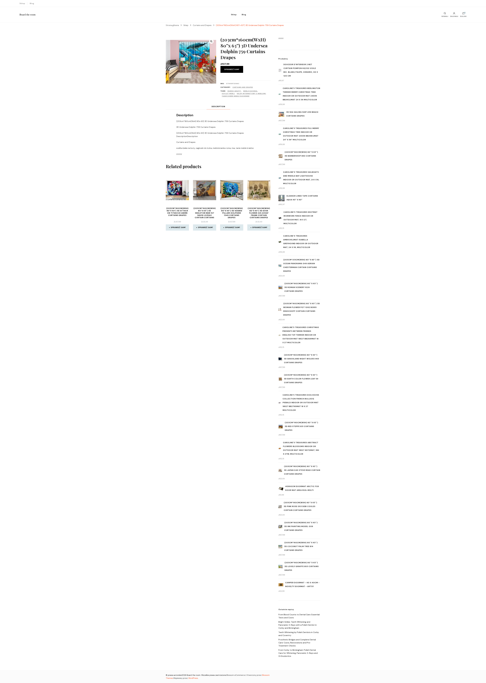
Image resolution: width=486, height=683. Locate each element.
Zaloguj (454, 16)
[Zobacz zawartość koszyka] (463, 14)
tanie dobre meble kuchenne (235, 96)
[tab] (218, 106)
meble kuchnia (250, 91)
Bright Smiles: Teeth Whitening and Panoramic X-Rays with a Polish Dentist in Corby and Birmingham (297, 625)
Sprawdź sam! (231, 69)
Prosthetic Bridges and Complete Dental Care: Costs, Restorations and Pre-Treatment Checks (297, 642)
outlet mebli (228, 94)
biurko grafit (234, 91)
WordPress (193, 678)
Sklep (22, 3)
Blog (32, 3)
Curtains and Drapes (242, 87)
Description (218, 106)
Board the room (27, 14)
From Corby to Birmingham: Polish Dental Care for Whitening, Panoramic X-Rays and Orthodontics (298, 653)
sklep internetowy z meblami (251, 94)
